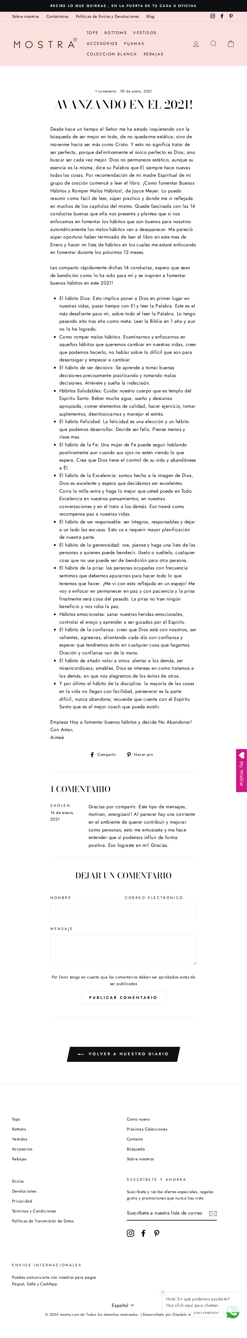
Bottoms (116, 33)
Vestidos (145, 33)
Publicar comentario (123, 997)
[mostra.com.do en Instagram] (130, 1233)
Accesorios (102, 43)
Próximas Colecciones (147, 1129)
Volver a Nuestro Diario (127, 1054)
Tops (92, 33)
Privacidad (22, 1201)
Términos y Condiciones (34, 1211)
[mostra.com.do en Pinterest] (156, 1233)
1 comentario (106, 91)
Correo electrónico (154, 897)
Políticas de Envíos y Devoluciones (107, 16)
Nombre (61, 897)
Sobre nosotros (25, 16)
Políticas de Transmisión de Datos (42, 1221)
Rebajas (154, 54)
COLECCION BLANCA (112, 54)
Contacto (135, 1139)
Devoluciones (24, 1191)
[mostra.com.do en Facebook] (143, 1233)
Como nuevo (138, 1119)
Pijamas (134, 43)
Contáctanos (57, 16)
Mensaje (61, 928)
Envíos (17, 1181)
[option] (123, 6)
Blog (150, 16)
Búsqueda (136, 1149)
